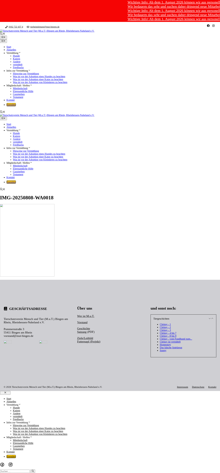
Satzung (81, 331)
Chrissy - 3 (165, 330)
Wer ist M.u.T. (85, 316)
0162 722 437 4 (16, 26)
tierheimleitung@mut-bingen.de (44, 26)
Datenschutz (198, 386)
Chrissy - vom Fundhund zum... (176, 338)
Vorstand (82, 322)
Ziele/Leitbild (85, 338)
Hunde (16, 55)
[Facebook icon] (2, 464)
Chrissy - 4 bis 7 (168, 333)
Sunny (163, 350)
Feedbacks (18, 67)
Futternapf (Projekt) (88, 341)
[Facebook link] (208, 25)
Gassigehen (19, 94)
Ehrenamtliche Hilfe (23, 91)
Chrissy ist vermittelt (170, 341)
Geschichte (83, 328)
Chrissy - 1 (165, 324)
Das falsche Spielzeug (171, 347)
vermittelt (17, 64)
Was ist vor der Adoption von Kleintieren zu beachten (40, 82)
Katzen (16, 58)
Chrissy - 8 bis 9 (168, 336)
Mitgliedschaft (20, 88)
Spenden (11, 104)
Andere (16, 61)
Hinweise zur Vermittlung (26, 73)
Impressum (182, 386)
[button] (2, 34)
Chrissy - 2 (165, 327)
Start (8, 46)
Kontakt (10, 100)
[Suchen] (32, 471)
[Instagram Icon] (10, 464)
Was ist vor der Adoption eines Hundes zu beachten (39, 76)
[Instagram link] (213, 25)
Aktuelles (11, 49)
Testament (18, 97)
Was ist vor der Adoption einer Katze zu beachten (38, 79)
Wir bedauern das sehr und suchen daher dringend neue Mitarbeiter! (170, 6)
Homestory (165, 344)
